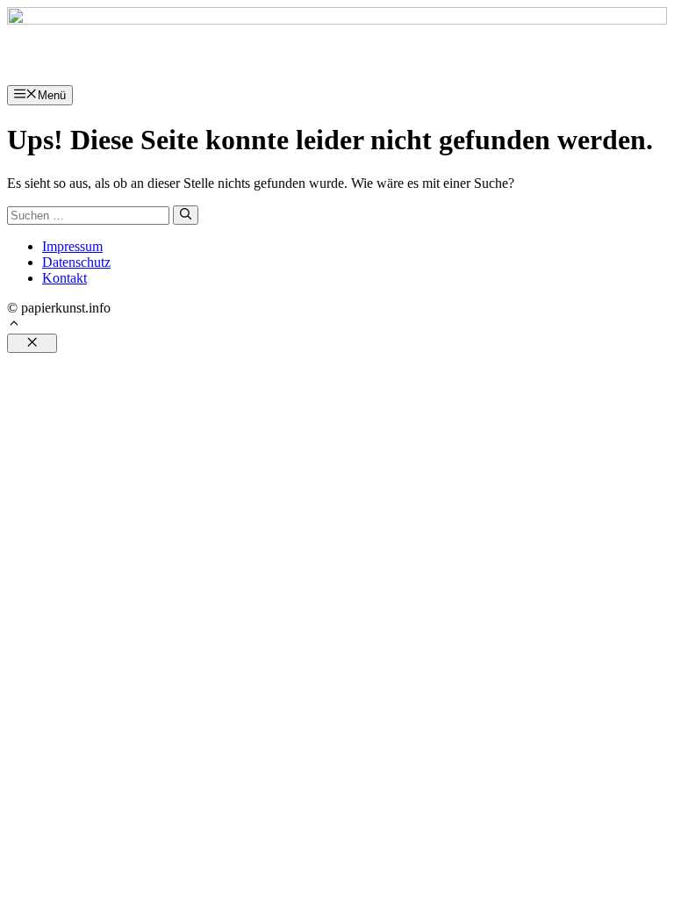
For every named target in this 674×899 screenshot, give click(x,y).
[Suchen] (185, 215)
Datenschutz (76, 262)
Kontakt (64, 277)
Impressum (72, 246)
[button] (14, 325)
